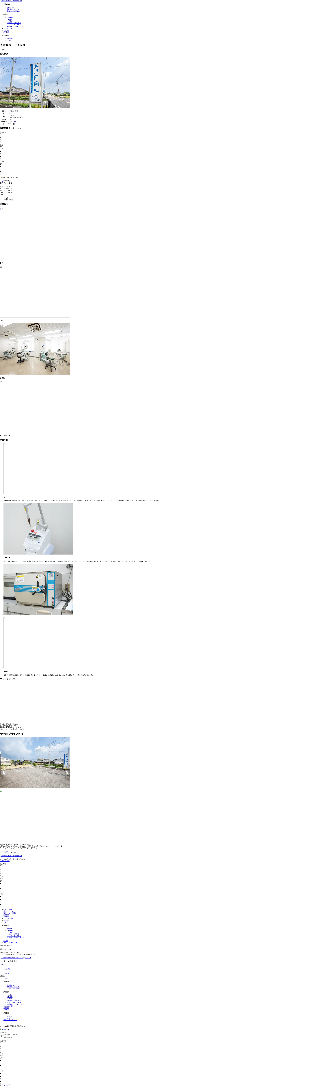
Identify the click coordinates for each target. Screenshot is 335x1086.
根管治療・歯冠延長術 (14, 23)
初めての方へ (11, 7)
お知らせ (10, 38)
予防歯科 (10, 19)
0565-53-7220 (12, 121)
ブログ (9, 40)
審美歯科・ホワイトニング (15, 26)
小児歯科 (10, 21)
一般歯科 (10, 17)
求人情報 (6, 32)
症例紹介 (6, 30)
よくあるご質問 (8, 28)
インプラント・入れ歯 (14, 24)
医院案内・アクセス (13, 9)
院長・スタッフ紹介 (13, 11)
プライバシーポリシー (10, 942)
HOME (5, 941)
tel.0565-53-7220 (5, 861)
